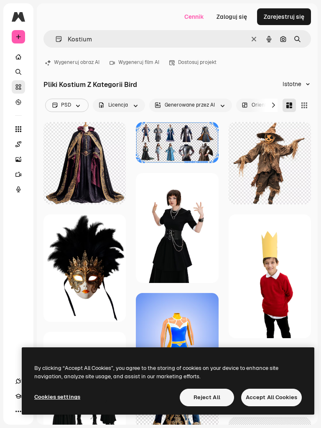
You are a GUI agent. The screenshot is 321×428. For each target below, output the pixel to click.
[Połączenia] (18, 381)
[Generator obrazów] (18, 159)
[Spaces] (18, 144)
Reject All (207, 397)
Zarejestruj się (284, 16)
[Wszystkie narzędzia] (18, 129)
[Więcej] (18, 411)
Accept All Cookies (271, 397)
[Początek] (18, 57)
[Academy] (18, 396)
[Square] (304, 105)
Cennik (194, 16)
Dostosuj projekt (197, 62)
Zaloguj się (232, 16)
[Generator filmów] (18, 174)
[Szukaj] (18, 72)
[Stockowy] (18, 87)
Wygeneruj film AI (138, 62)
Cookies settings (57, 396)
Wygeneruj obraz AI (76, 62)
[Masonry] (289, 105)
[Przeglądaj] (18, 102)
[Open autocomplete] (55, 39)
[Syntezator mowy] (18, 189)
